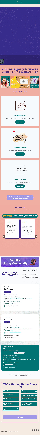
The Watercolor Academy (14, 298)
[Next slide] (38, 82)
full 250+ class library (15, 296)
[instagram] (36, 430)
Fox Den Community (9, 303)
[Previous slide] (4, 236)
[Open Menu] (1, 2)
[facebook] (34, 430)
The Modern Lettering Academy (26, 298)
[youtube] (38, 430)
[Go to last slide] (2, 82)
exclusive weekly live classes (15, 301)
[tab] (15, 88)
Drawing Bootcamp (9, 299)
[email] (32, 430)
